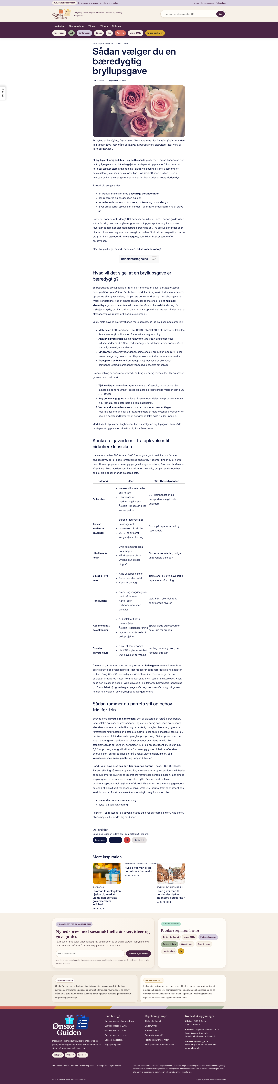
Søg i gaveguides (113, 1044)
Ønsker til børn (169, 944)
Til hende (116, 26)
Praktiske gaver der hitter (157, 1040)
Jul (71, 33)
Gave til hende (203, 944)
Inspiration (59, 26)
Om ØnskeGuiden (60, 1065)
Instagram (58, 1055)
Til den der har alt (155, 33)
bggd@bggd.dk (201, 1041)
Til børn (92, 26)
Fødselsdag (59, 33)
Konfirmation (84, 33)
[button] (3, 93)
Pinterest (115, 840)
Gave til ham (187, 944)
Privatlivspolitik (207, 3)
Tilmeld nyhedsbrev (138, 953)
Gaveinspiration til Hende (170, 887)
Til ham (104, 26)
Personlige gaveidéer (155, 1035)
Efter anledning (76, 26)
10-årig (99, 33)
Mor (109, 33)
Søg (221, 14)
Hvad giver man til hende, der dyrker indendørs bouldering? (171, 894)
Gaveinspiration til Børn (116, 1026)
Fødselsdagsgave (208, 937)
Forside (196, 3)
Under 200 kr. (135, 33)
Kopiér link (139, 840)
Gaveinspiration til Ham (116, 1030)
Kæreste (120, 33)
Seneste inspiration (113, 1040)
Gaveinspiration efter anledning (111, 44)
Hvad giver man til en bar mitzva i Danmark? (138, 869)
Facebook (100, 840)
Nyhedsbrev (221, 3)
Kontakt (74, 1065)
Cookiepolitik (101, 1065)
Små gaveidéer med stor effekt (159, 1044)
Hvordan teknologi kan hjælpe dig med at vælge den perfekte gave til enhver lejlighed (107, 897)
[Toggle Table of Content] (152, 258)
